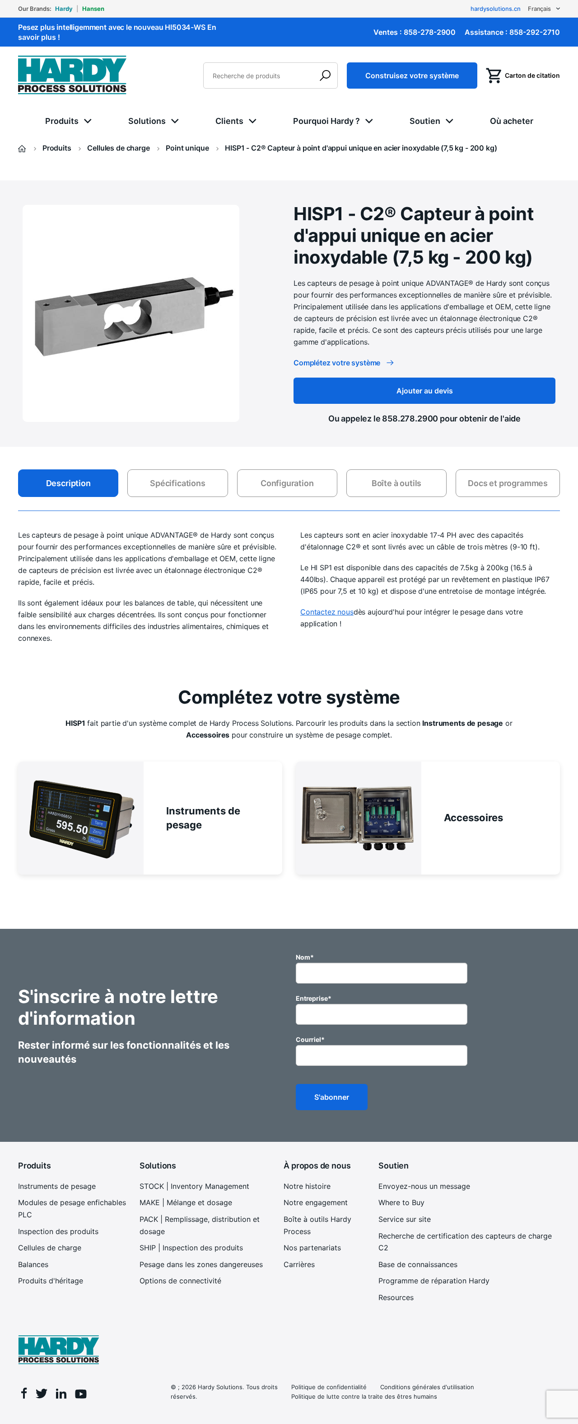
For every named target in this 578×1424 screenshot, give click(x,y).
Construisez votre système (412, 75)
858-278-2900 (430, 32)
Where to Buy (401, 1202)
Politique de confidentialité (329, 1387)
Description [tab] (68, 483)
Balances (33, 1264)
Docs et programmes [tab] (508, 483)
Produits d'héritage (50, 1280)
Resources (396, 1297)
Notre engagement (316, 1202)
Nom (304, 957)
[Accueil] (23, 147)
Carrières (299, 1264)
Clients (229, 121)
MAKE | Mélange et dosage (186, 1202)
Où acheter (511, 121)
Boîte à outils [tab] (396, 483)
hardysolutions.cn (496, 8)
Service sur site (404, 1219)
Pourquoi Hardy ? (326, 121)
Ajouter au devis (424, 390)
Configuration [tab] (287, 483)
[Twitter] (41, 1395)
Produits (62, 121)
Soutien (425, 121)
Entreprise (313, 998)
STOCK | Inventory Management (194, 1186)
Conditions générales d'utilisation (427, 1387)
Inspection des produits (58, 1231)
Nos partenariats (312, 1247)
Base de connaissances (417, 1264)
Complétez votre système (337, 362)
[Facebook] (24, 1394)
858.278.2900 (410, 418)
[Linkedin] (61, 1394)
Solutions (147, 121)
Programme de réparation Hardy (433, 1280)
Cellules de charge (49, 1247)
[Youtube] (81, 1395)
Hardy (64, 8)
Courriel (310, 1039)
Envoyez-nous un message (424, 1186)
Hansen (93, 8)
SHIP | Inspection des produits (191, 1247)
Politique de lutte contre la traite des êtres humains (364, 1396)
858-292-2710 (534, 32)
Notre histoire (307, 1186)
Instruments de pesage (57, 1186)
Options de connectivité (180, 1280)
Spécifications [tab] (177, 483)
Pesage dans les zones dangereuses (201, 1264)
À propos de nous (317, 1165)
